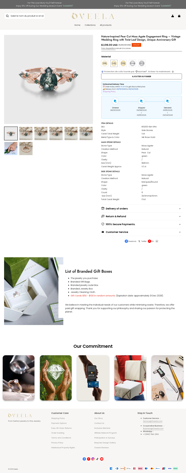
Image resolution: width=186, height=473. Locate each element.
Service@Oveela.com (152, 421)
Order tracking (57, 433)
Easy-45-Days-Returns (61, 428)
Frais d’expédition (108, 48)
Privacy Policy (57, 442)
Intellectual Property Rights (63, 447)
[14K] (114, 63)
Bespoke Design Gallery (105, 442)
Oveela (15, 469)
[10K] (104, 63)
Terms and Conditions (61, 437)
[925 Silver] (141, 63)
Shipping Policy (109, 91)
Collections (90, 25)
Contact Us (99, 423)
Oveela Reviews (101, 447)
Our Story (98, 418)
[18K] (123, 63)
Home (77, 25)
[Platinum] (132, 63)
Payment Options (59, 423)
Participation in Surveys (104, 437)
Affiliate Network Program (105, 433)
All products (106, 25)
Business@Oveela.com (153, 428)
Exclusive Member (102, 428)
